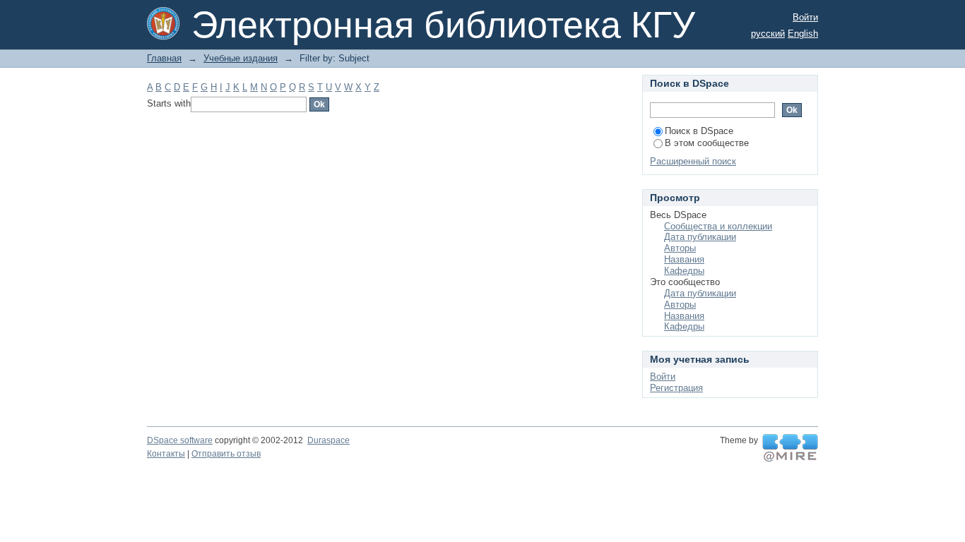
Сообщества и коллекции (718, 226)
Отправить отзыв (226, 454)
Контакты (166, 454)
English (803, 33)
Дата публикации (700, 236)
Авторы (680, 248)
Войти (805, 17)
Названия (684, 259)
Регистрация (676, 388)
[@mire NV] (790, 448)
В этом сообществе (707, 143)
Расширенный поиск (693, 161)
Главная (164, 58)
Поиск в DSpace (699, 131)
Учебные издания (240, 58)
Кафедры (684, 270)
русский (768, 33)
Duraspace (328, 440)
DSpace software (180, 440)
